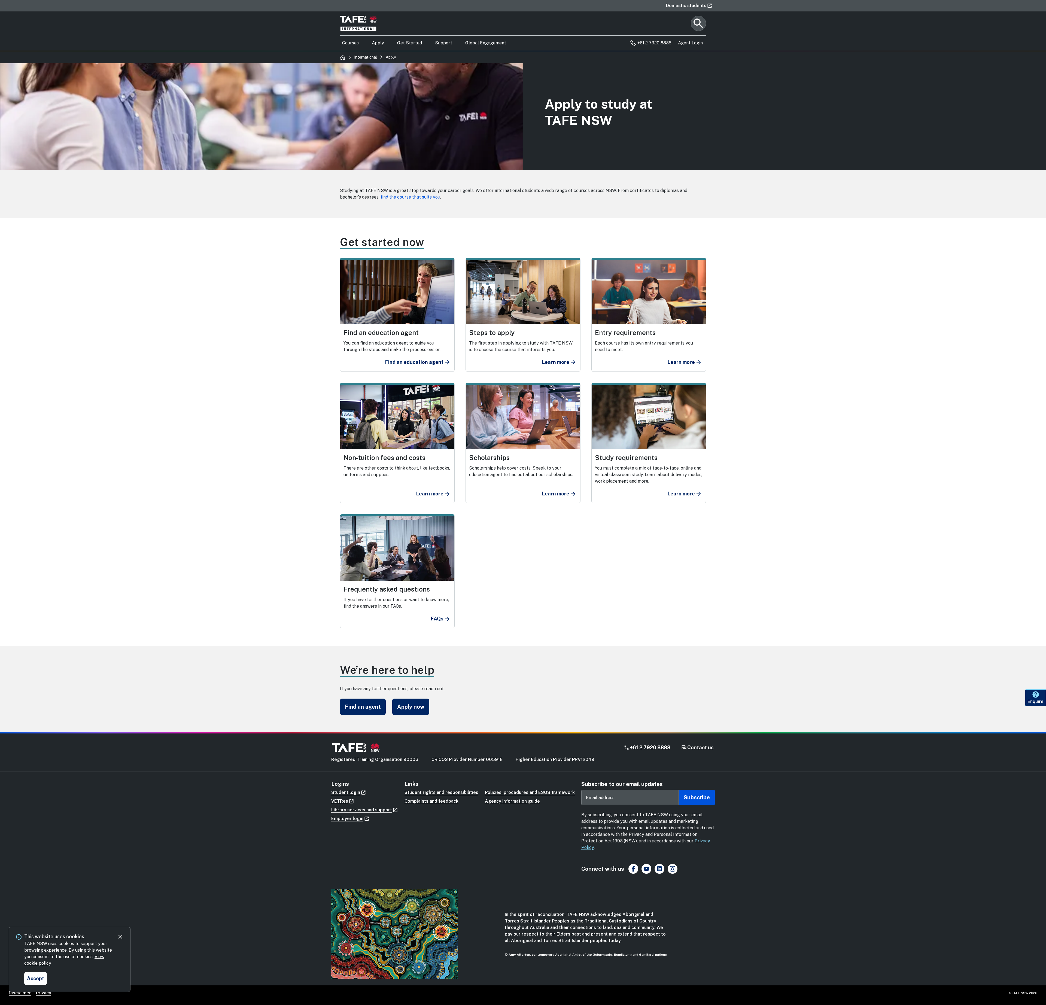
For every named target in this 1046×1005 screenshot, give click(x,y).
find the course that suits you (410, 197)
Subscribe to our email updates (622, 784)
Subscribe (697, 797)
